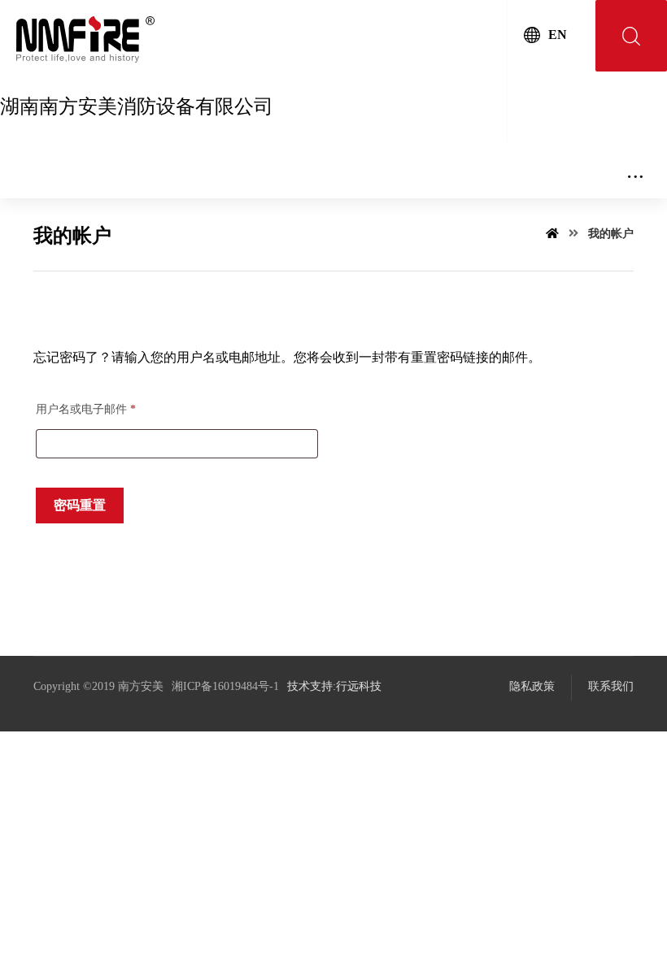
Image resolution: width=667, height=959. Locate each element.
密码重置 (80, 505)
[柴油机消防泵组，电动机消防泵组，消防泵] (85, 39)
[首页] (552, 234)
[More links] (635, 170)
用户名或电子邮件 (86, 408)
